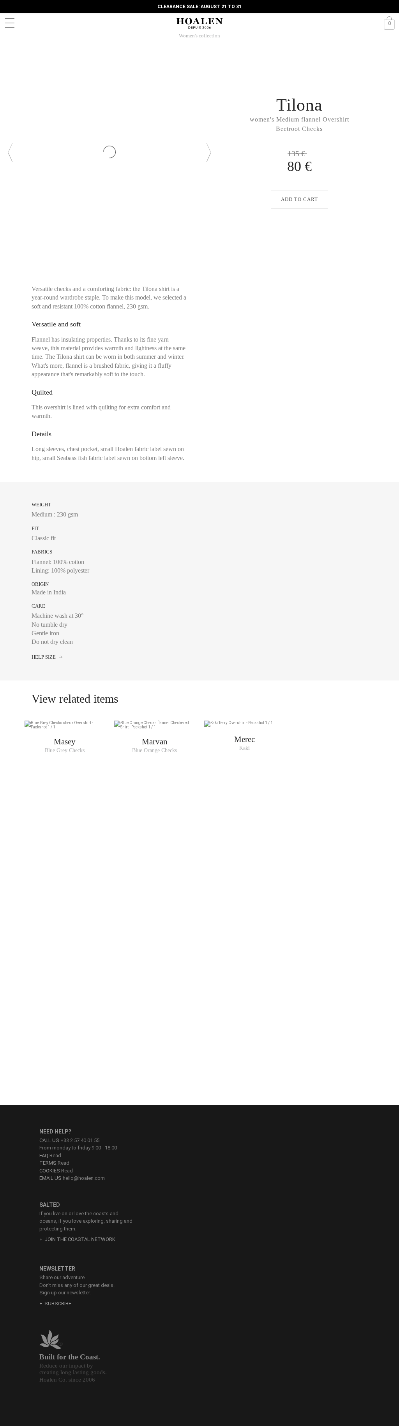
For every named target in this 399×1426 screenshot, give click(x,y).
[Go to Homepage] (199, 23)
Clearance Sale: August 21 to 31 (199, 6)
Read (50, 1155)
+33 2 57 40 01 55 (79, 1140)
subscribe (57, 1303)
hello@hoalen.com (84, 1178)
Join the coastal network (79, 1239)
